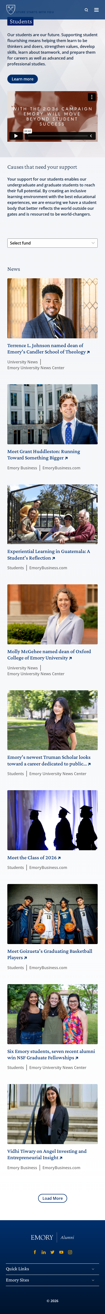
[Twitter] (52, 1252)
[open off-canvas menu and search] (96, 9)
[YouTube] (61, 1252)
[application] (52, 116)
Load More (52, 1198)
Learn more (22, 79)
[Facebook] (35, 1252)
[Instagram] (70, 1252)
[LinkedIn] (44, 1252)
